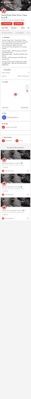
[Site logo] (9, 2)
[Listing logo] (3, 10)
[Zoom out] (27, 88)
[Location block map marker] (15, 94)
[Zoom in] (27, 86)
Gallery (23, 28)
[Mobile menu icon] (2, 2)
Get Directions (24, 107)
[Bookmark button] (28, 171)
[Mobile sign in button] (29, 2)
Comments (14, 28)
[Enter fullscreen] (27, 91)
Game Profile (5, 28)
